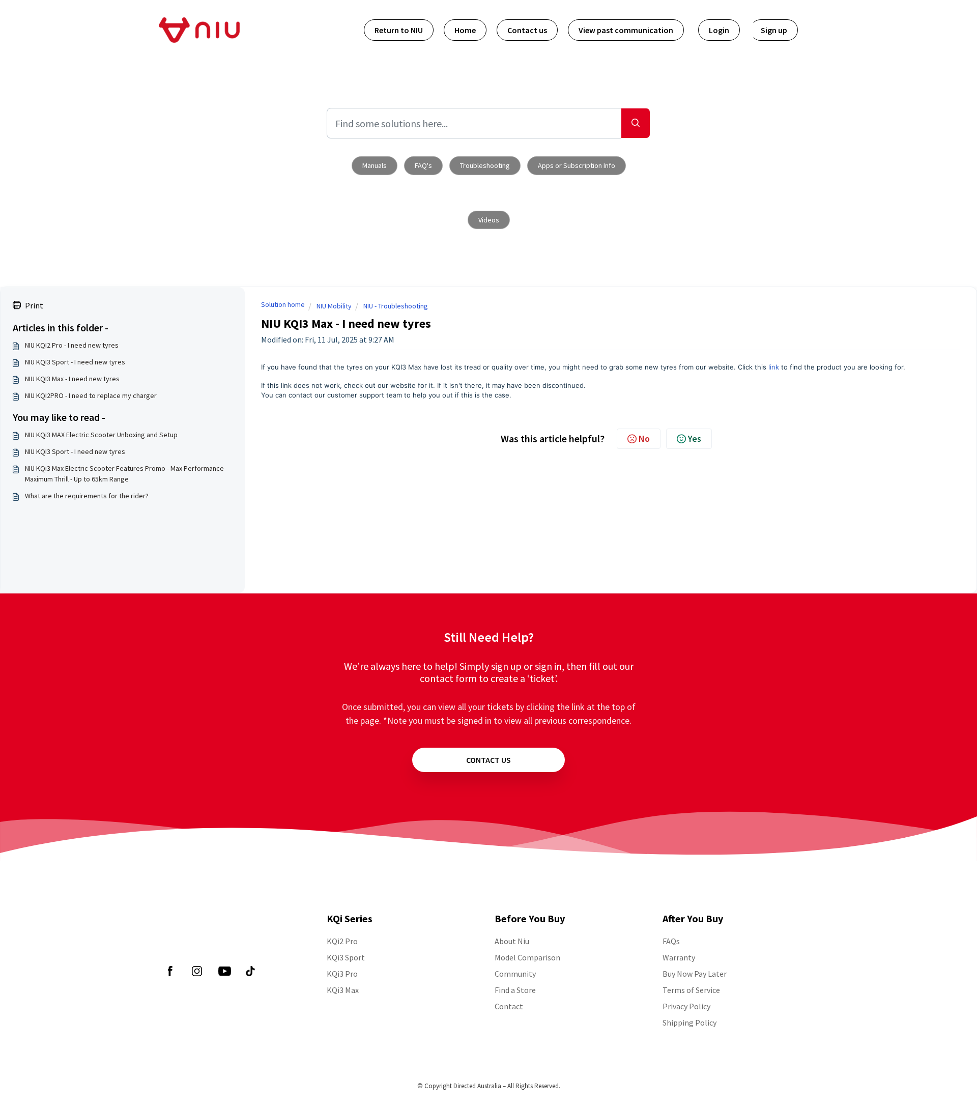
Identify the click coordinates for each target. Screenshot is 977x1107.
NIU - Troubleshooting (395, 305)
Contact (509, 1006)
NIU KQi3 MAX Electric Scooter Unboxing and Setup (101, 434)
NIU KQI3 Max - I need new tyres (72, 378)
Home (465, 30)
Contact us (527, 30)
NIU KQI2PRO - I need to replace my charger (91, 395)
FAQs (671, 941)
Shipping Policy (689, 1022)
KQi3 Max (343, 990)
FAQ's (423, 165)
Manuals (374, 165)
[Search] (635, 123)
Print (34, 305)
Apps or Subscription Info (576, 165)
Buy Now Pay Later (695, 974)
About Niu (512, 941)
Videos (488, 219)
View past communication (626, 30)
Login (719, 30)
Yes (694, 438)
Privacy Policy (686, 1006)
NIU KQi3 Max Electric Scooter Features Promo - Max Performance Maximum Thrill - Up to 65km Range (124, 474)
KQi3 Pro (342, 974)
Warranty (679, 957)
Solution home (283, 304)
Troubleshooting (485, 165)
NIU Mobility (334, 305)
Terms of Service (691, 990)
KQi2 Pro (342, 941)
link (773, 367)
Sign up (774, 30)
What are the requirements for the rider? (87, 495)
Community (515, 974)
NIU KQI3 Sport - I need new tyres (75, 361)
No (644, 438)
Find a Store (515, 990)
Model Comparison (527, 957)
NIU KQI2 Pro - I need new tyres (72, 345)
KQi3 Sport (346, 957)
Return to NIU (399, 30)
